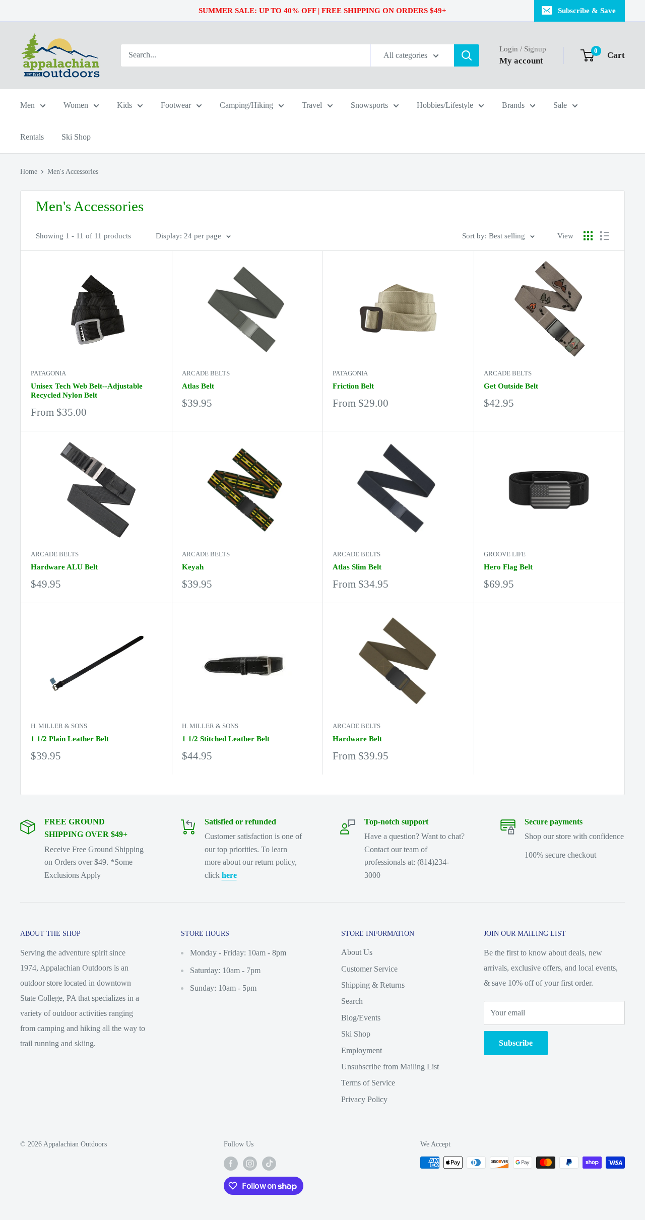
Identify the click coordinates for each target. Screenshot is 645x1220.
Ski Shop (76, 137)
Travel (312, 105)
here (229, 875)
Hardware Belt (357, 739)
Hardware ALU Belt (64, 567)
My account (521, 61)
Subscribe (516, 1043)
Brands (513, 105)
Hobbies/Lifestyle (445, 105)
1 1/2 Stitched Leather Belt (226, 739)
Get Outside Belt (511, 386)
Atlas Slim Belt (357, 567)
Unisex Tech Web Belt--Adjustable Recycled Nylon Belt (87, 390)
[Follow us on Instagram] (250, 1164)
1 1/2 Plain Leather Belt (70, 739)
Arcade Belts (206, 373)
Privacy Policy (364, 1099)
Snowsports (369, 105)
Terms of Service (368, 1082)
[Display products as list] (604, 235)
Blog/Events (360, 1017)
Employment (361, 1050)
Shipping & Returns (373, 985)
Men (27, 105)
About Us (356, 952)
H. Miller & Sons (59, 726)
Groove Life (505, 554)
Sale (560, 105)
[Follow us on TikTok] (269, 1164)
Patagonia (48, 373)
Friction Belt (353, 386)
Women (75, 105)
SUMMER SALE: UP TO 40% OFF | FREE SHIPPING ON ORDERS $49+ (322, 11)
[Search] (466, 55)
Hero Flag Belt (508, 567)
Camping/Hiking (246, 105)
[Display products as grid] (588, 235)
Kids (124, 105)
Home (28, 171)
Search (352, 1001)
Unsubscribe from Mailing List (390, 1066)
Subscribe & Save (587, 11)
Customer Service (369, 969)
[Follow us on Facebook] (231, 1164)
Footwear (176, 105)
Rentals (32, 137)
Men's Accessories (72, 171)
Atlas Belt (198, 386)
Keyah (193, 567)
